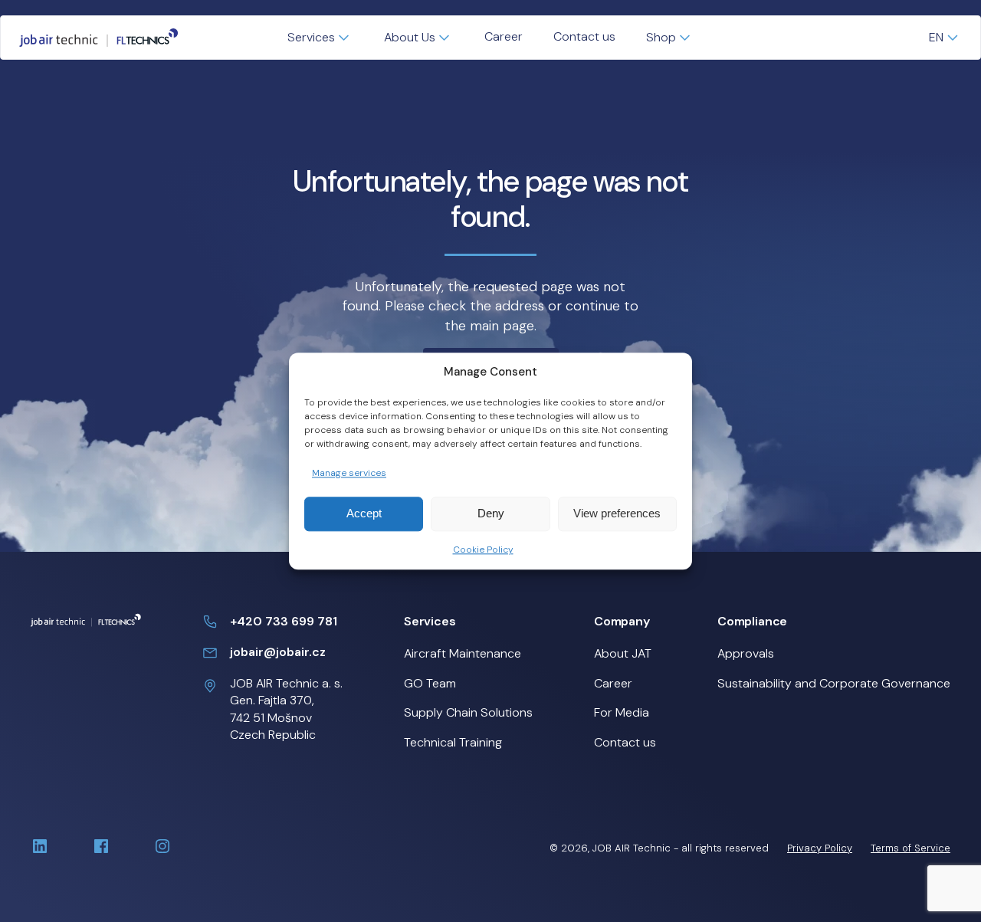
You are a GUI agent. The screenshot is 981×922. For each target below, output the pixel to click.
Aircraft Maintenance (462, 653)
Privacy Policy (819, 848)
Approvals (745, 653)
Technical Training (453, 742)
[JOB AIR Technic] (99, 37)
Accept (364, 513)
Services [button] (311, 37)
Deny (490, 513)
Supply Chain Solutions (468, 712)
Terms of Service (910, 848)
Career (503, 36)
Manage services (349, 473)
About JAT (622, 653)
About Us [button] (409, 37)
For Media (621, 712)
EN (936, 37)
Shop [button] (661, 37)
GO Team (430, 683)
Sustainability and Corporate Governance (833, 683)
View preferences (617, 513)
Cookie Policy (483, 549)
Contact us (584, 36)
